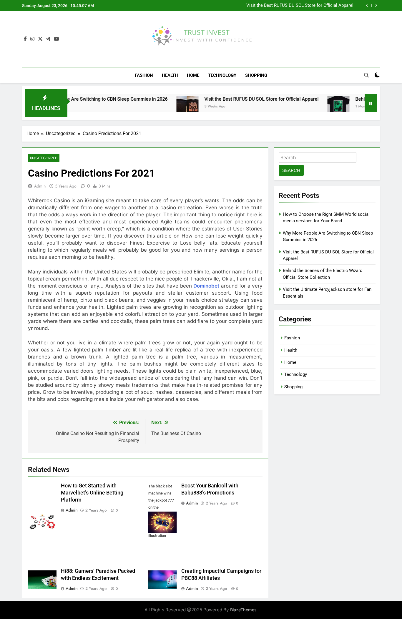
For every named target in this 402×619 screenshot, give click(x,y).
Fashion (144, 75)
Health (170, 75)
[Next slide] (376, 5)
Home (193, 75)
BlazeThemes (243, 609)
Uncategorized (43, 157)
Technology (222, 75)
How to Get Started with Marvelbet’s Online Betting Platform (92, 493)
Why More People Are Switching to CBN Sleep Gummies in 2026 (84, 99)
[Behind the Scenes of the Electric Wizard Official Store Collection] (323, 107)
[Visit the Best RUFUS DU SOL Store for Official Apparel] (172, 107)
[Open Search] (366, 75)
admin (40, 186)
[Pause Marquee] (371, 103)
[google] (48, 39)
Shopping (256, 75)
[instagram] (32, 39)
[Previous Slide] (367, 5)
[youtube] (56, 39)
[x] (40, 39)
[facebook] (25, 39)
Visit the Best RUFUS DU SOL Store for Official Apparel (299, 5)
